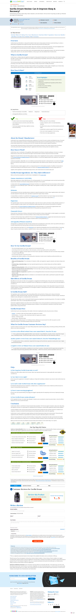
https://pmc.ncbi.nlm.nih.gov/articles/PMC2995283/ (43, 551)
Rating (23, 35)
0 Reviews (44, 20)
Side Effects (14, 36)
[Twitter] (54, 604)
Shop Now (40, 443)
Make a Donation (51, 599)
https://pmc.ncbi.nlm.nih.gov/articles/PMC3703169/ (48, 550)
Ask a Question (43, 22)
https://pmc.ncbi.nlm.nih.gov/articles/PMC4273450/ (42, 549)
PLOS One (31, 227)
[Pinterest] (52, 604)
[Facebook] (49, 604)
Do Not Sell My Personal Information (35, 604)
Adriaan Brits (21, 20)
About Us (11, 588)
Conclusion (36, 36)
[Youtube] (51, 604)
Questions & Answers (27, 485)
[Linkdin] (56, 604)
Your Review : (13, 520)
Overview (13, 35)
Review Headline (13, 509)
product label (43, 175)
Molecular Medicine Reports (43, 167)
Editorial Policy (16, 588)
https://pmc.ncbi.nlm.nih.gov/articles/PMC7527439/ (51, 548)
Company (60, 1)
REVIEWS (54, 1)
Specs (55, 20)
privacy (20, 583)
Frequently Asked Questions (14, 600)
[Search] (64, 1)
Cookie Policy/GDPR (13, 602)
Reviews (27, 36)
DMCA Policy (20, 588)
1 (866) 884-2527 (19, 607)
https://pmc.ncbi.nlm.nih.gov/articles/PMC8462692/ (35, 553)
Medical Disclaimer (40, 599)
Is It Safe (19, 36)
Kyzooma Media (57, 611)
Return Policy (12, 601)
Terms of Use (53, 537)
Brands (35, 1)
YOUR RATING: (13, 513)
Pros (27, 35)
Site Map (11, 604)
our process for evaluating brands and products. (47, 28)
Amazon (13, 313)
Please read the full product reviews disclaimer (43, 480)
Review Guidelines (29, 535)
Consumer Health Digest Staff (23, 19)
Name (11, 516)
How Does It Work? (43, 35)
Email (39, 516)
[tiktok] (58, 604)
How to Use (57, 35)
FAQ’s (31, 36)
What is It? (18, 35)
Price (23, 36)
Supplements (41, 1)
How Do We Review (13, 597)
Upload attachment (14, 529)
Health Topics (29, 1)
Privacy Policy (37, 602)
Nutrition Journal (34, 196)
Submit (31, 578)
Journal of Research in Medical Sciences (21, 157)
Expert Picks (48, 1)
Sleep (62, 160)
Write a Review (57, 22)
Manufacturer (35, 35)
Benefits (63, 35)
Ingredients (51, 35)
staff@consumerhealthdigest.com (15, 606)
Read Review (45, 443)
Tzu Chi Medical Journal (24, 184)
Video (49, 485)
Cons (30, 35)
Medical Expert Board (13, 596)
